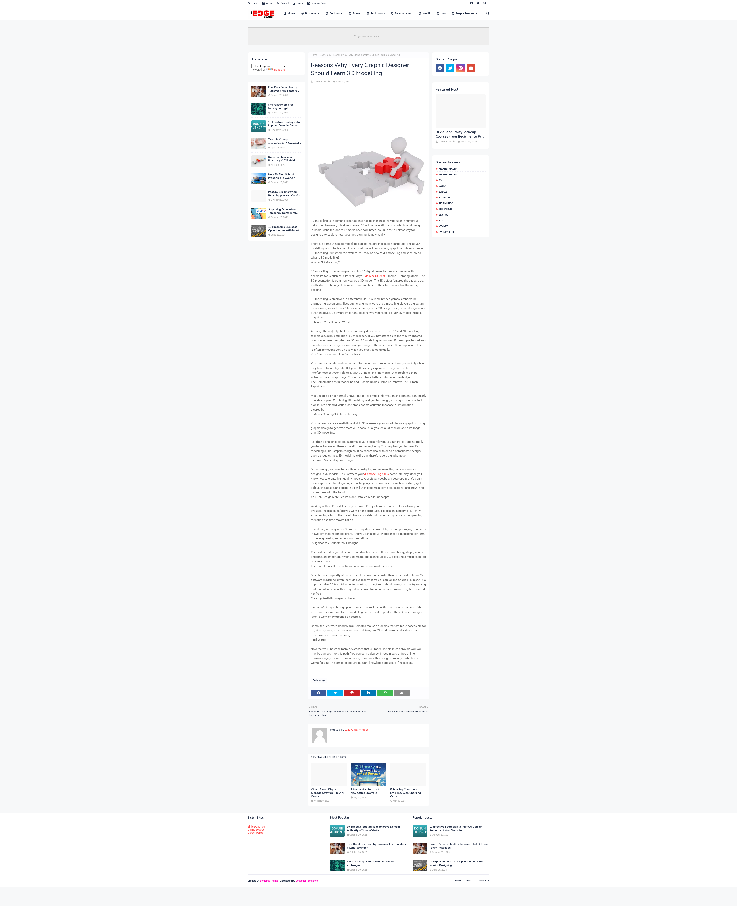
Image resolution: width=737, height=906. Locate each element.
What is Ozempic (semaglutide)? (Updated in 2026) (283, 141)
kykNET (443, 226)
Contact (285, 3)
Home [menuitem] (291, 13)
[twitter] (478, 3)
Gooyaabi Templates (307, 880)
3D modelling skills (376, 474)
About (269, 3)
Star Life (444, 197)
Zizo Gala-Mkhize (322, 81)
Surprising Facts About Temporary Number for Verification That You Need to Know (282, 211)
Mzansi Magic (448, 168)
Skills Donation (256, 826)
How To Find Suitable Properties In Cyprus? (281, 176)
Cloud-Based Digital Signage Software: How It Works (327, 793)
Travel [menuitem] (357, 13)
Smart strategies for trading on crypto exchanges (280, 106)
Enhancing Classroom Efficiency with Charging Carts (405, 793)
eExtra (443, 214)
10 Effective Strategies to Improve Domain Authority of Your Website (284, 123)
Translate (279, 69)
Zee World (445, 209)
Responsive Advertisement (368, 36)
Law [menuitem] (443, 13)
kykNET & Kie (446, 232)
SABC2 (443, 191)
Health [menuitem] (426, 13)
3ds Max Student (374, 276)
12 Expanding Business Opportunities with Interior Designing (284, 228)
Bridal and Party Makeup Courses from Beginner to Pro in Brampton (459, 134)
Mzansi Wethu (448, 174)
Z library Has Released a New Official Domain (366, 791)
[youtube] (471, 68)
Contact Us (483, 881)
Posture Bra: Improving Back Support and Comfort (284, 193)
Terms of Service (319, 3)
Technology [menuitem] (378, 13)
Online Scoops (256, 829)
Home (255, 3)
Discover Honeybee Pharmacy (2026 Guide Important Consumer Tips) (284, 158)
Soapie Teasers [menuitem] (465, 13)
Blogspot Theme (269, 880)
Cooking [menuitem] (335, 13)
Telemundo (446, 203)
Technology (325, 55)
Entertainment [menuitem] (403, 13)
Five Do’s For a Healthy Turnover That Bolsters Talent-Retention (282, 89)
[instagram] (484, 3)
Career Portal (255, 832)
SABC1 (443, 186)
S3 (440, 180)
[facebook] (471, 3)
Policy (300, 3)
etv (441, 220)
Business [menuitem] (310, 13)
